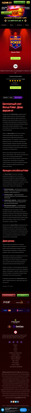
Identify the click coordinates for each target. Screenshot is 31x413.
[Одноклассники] (13, 402)
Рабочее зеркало (15, 358)
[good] (17, 80)
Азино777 (6, 282)
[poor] (13, 80)
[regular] (15, 80)
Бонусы (19, 25)
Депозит (6, 12)
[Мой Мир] (18, 402)
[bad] (10, 80)
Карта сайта (15, 360)
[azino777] (13, 342)
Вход (19, 2)
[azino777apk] (21, 342)
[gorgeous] (20, 80)
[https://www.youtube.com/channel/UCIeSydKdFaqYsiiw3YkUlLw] (9, 342)
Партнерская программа (16, 366)
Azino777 (24, 120)
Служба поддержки (15, 357)
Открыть (23, 410)
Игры (11, 25)
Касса (27, 25)
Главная (3, 25)
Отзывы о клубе (15, 355)
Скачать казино (15, 364)
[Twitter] (16, 402)
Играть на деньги (15, 87)
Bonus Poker (18, 97)
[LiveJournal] (20, 402)
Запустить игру (15, 58)
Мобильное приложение (15, 353)
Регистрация (8, 295)
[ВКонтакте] (11, 402)
